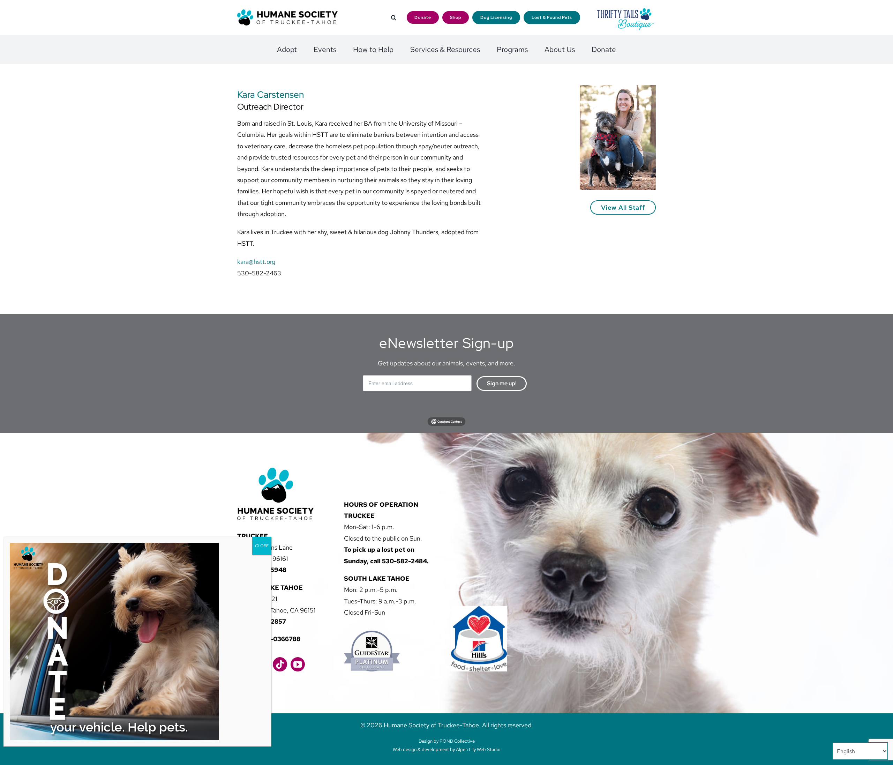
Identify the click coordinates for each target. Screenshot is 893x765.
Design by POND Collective (447, 741)
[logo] (287, 12)
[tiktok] (280, 664)
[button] (393, 18)
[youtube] (298, 664)
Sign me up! (502, 383)
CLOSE (262, 546)
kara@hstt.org (256, 262)
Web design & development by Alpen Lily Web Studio (447, 749)
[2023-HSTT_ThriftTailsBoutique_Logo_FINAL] (625, 10)
